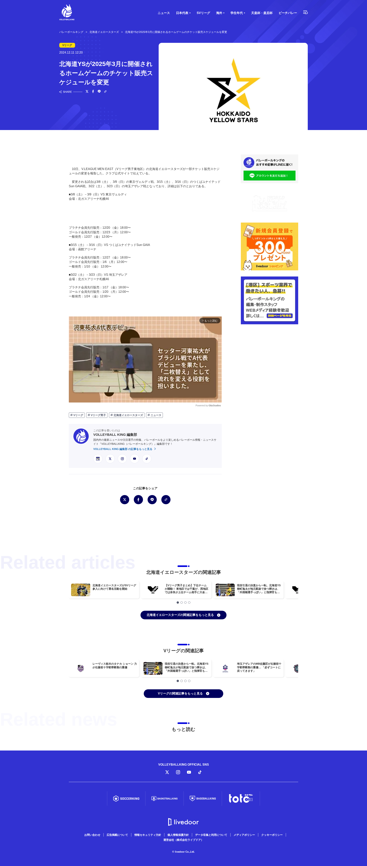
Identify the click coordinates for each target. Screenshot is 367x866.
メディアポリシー (244, 834)
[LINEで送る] (99, 92)
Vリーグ (78, 415)
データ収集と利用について (211, 834)
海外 (219, 13)
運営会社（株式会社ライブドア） (183, 839)
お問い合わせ (92, 834)
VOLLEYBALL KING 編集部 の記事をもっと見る (123, 448)
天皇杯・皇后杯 (262, 13)
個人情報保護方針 (178, 834)
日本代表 (182, 13)
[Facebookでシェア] (93, 92)
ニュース (164, 13)
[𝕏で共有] (87, 92)
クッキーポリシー (272, 834)
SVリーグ (203, 13)
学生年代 (237, 13)
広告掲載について (117, 834)
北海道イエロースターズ (128, 415)
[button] (178, 602)
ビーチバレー (288, 13)
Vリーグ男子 (98, 415)
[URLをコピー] (105, 92)
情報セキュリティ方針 (147, 834)
